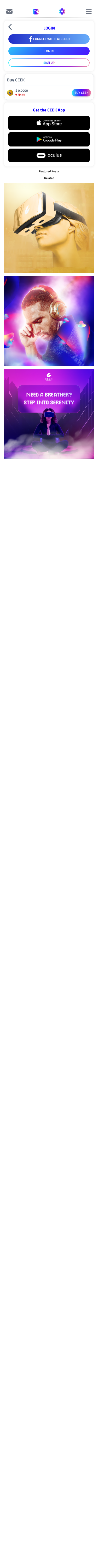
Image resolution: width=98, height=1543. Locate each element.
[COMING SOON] (9, 11)
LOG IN (49, 50)
